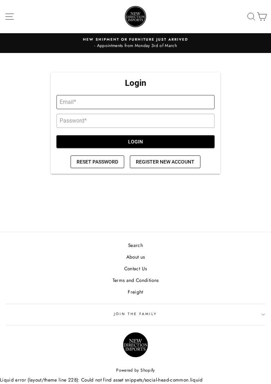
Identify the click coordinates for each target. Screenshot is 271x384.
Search (135, 245)
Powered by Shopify (135, 370)
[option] (135, 43)
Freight (135, 291)
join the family (135, 314)
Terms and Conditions (136, 280)
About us (135, 256)
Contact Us (135, 268)
